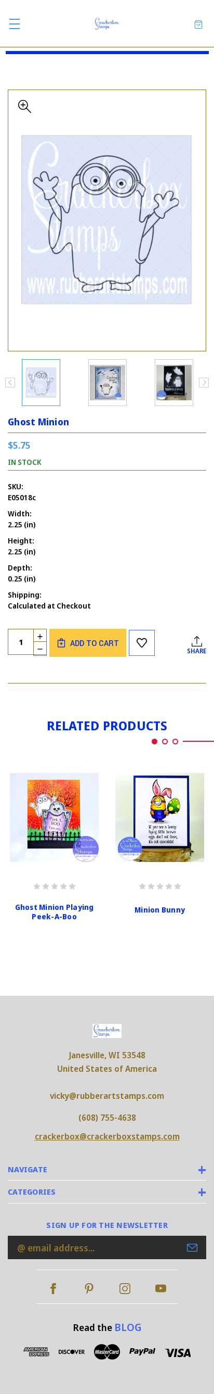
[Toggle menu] (14, 23)
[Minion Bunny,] (159, 818)
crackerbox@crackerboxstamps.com (107, 1136)
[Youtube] (160, 1288)
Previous (10, 382)
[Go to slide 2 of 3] (165, 741)
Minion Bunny (160, 910)
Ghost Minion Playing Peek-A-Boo (54, 912)
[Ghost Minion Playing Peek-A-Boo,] (54, 818)
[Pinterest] (89, 1288)
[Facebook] (53, 1288)
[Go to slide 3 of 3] (175, 741)
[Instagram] (124, 1288)
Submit (192, 1248)
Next (204, 382)
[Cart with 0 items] (198, 23)
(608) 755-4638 (107, 1117)
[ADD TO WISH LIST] (142, 643)
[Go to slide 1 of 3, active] (154, 741)
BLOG (127, 1327)
